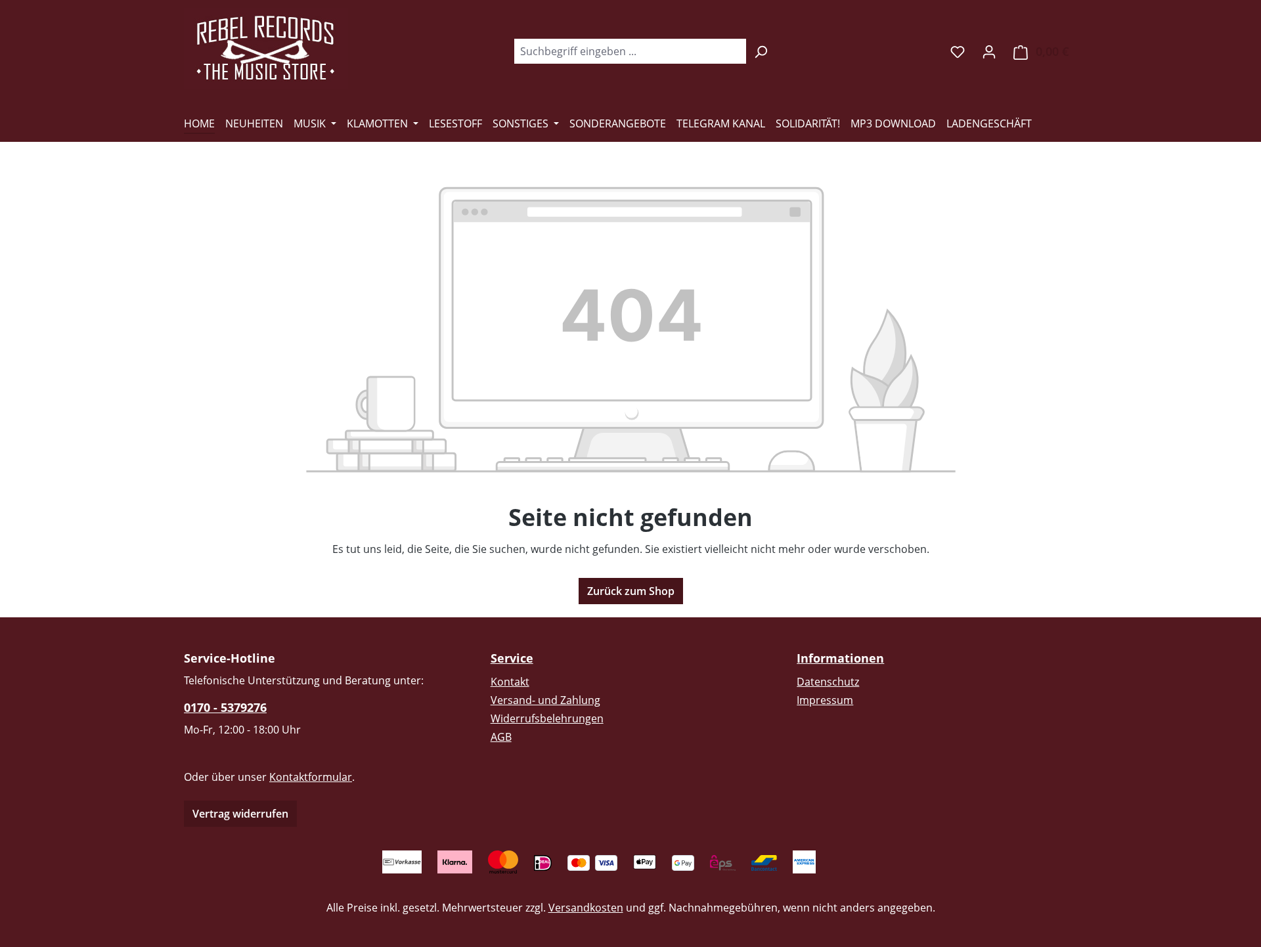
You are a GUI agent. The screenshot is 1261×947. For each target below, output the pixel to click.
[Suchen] (760, 51)
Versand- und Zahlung (545, 700)
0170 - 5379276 (225, 707)
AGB (501, 737)
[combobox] (630, 51)
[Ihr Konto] (989, 51)
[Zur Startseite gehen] (266, 48)
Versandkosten (585, 907)
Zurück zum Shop (631, 591)
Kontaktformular (310, 777)
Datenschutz (828, 681)
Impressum (825, 700)
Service (512, 658)
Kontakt (510, 681)
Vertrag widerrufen (240, 813)
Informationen (840, 658)
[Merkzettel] (957, 51)
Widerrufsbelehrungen (547, 718)
